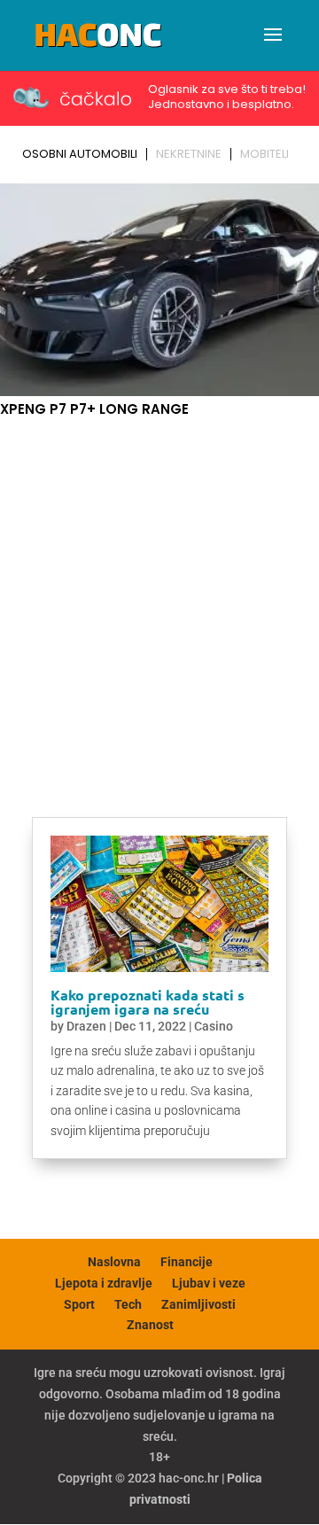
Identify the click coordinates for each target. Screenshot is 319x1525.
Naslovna (114, 1262)
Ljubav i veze (208, 1283)
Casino (213, 1026)
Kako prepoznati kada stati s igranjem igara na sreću (148, 1001)
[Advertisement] (159, 599)
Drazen (86, 1026)
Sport (79, 1304)
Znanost (150, 1325)
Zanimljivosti (198, 1304)
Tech (128, 1304)
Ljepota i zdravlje (103, 1283)
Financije (186, 1262)
